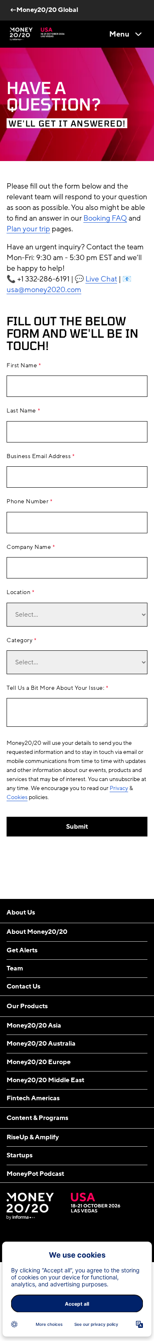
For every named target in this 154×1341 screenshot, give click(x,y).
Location (18, 592)
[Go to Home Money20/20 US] (37, 34)
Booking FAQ (105, 218)
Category (19, 640)
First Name (22, 365)
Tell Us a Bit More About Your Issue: (55, 688)
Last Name (21, 411)
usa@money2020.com (44, 290)
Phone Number (27, 501)
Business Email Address (39, 456)
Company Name (29, 547)
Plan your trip (28, 229)
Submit (77, 826)
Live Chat (101, 279)
